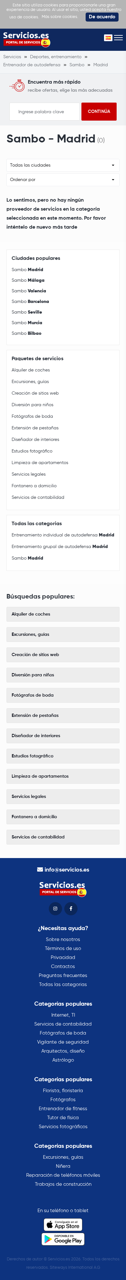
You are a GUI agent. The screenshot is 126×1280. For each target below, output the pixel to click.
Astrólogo (63, 1060)
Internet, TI (63, 1015)
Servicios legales (29, 474)
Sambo (27, 270)
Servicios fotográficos (63, 1126)
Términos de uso (63, 948)
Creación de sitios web (35, 393)
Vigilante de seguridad (63, 1042)
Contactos (63, 966)
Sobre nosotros (63, 939)
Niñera (63, 1166)
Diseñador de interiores (35, 439)
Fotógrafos (63, 1099)
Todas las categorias (63, 984)
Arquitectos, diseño (63, 1051)
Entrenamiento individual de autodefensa (63, 535)
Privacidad (63, 957)
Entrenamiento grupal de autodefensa (60, 546)
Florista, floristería (63, 1090)
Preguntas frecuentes (63, 975)
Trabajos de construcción (63, 1184)
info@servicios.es (67, 870)
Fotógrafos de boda (32, 416)
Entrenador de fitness (63, 1108)
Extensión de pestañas (35, 428)
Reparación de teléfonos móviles (63, 1175)
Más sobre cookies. (60, 17)
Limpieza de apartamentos (40, 463)
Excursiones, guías (30, 381)
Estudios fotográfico (32, 451)
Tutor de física (63, 1117)
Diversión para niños (32, 405)
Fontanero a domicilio (34, 486)
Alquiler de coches (31, 370)
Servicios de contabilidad (38, 497)
